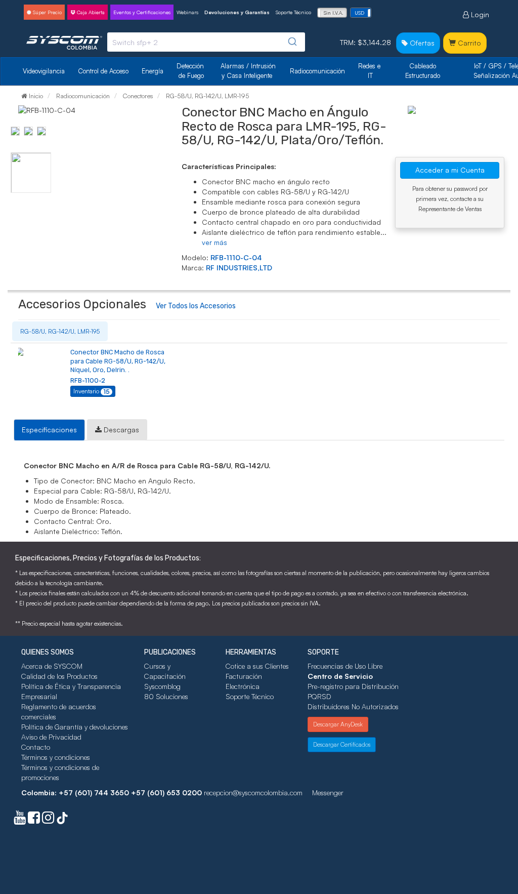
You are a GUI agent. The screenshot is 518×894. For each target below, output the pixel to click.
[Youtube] (20, 820)
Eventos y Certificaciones (141, 12)
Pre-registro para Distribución (353, 686)
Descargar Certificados (341, 744)
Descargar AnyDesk (338, 724)
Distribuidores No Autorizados (353, 706)
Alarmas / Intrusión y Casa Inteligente (249, 70)
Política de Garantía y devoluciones (74, 726)
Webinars (187, 12)
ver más (214, 242)
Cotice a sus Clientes (257, 666)
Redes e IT (369, 70)
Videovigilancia (44, 71)
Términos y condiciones (55, 757)
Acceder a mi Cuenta (450, 170)
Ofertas (421, 42)
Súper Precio (46, 12)
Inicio (35, 96)
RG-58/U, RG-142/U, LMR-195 (206, 96)
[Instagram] (48, 820)
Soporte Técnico (293, 12)
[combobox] (206, 42)
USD (359, 13)
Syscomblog (162, 686)
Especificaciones (49, 429)
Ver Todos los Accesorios (196, 306)
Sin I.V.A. (333, 13)
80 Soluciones (166, 696)
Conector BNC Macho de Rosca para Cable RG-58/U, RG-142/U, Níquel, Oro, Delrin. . (117, 361)
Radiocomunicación (317, 71)
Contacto (35, 747)
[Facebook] (34, 820)
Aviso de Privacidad (51, 737)
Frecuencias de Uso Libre (345, 666)
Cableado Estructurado (422, 70)
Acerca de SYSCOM (51, 666)
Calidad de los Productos (59, 676)
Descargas (120, 429)
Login (479, 14)
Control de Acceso (103, 71)
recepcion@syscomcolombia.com (253, 792)
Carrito (468, 42)
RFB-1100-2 (87, 380)
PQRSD (319, 696)
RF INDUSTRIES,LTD (239, 267)
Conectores (137, 96)
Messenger (327, 792)
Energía (152, 71)
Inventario (91, 391)
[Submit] (294, 42)
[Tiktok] (62, 820)
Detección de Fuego (191, 70)
